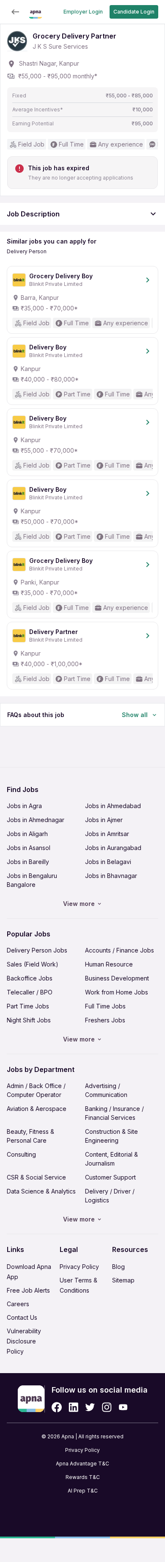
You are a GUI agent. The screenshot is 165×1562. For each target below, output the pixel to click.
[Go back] (15, 11)
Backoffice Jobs (29, 978)
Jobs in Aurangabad (113, 847)
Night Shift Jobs (29, 1020)
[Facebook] (57, 1407)
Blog (118, 1266)
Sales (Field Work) (32, 964)
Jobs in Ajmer (104, 819)
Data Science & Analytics (41, 1191)
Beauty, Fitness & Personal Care (30, 1136)
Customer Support (110, 1177)
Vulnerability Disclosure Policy (24, 1341)
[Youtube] (122, 1407)
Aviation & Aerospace (36, 1108)
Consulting (21, 1154)
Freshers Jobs (105, 1020)
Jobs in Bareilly (28, 861)
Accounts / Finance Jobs (119, 950)
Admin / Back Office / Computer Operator (36, 1090)
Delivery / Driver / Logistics (110, 1196)
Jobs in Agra (24, 805)
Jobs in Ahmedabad (113, 805)
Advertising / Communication (106, 1090)
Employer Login (83, 11)
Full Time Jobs (105, 1006)
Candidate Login (133, 11)
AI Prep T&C (83, 1490)
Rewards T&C (83, 1477)
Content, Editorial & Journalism (111, 1159)
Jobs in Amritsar (107, 833)
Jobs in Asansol (28, 847)
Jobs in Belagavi (108, 861)
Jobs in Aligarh (27, 833)
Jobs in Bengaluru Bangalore (32, 880)
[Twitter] (90, 1407)
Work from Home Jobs (116, 992)
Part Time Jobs (28, 1006)
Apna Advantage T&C (82, 1463)
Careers (18, 1303)
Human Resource (109, 964)
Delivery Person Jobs (37, 950)
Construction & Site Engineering (111, 1136)
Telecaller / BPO (29, 992)
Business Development (117, 978)
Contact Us (22, 1317)
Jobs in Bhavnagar (111, 875)
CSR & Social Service (36, 1177)
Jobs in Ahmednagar (35, 819)
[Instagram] (107, 1407)
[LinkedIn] (73, 1407)
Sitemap (123, 1280)
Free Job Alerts (28, 1290)
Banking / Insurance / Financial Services (114, 1113)
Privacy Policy (79, 1266)
